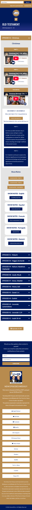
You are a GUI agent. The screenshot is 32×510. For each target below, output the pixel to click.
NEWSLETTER (27, 5)
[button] (16, 19)
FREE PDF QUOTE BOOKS (16, 5)
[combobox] (12, 2)
